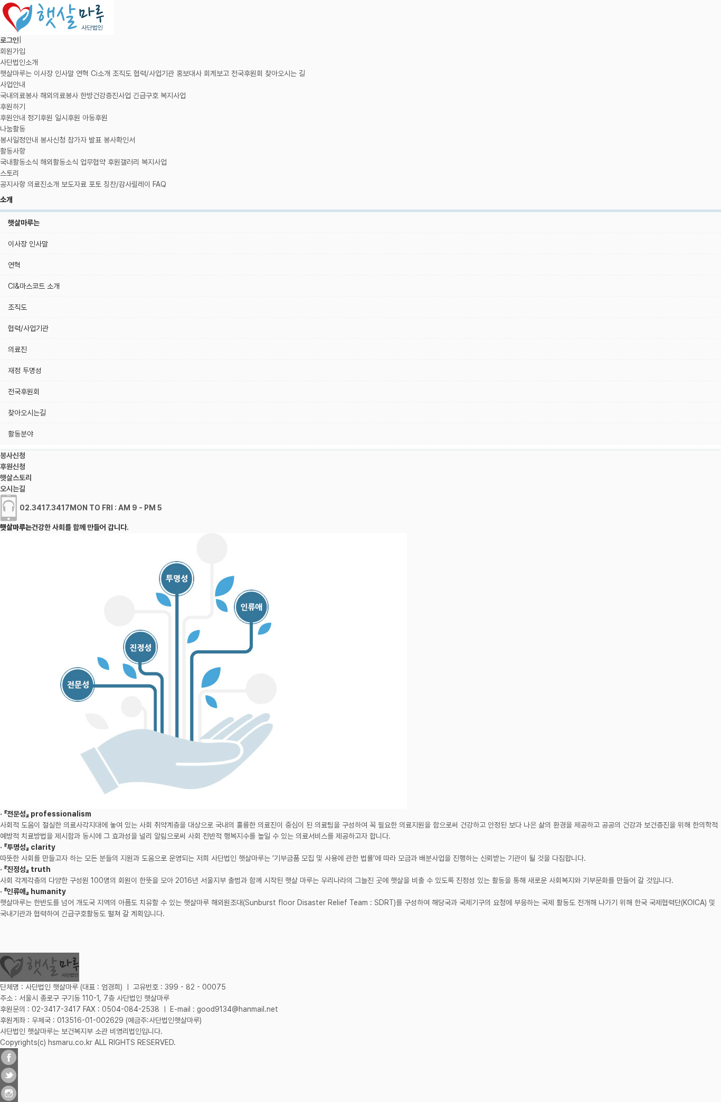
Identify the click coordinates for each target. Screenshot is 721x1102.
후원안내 (12, 117)
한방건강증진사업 (105, 95)
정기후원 (40, 117)
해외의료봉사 (59, 95)
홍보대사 (189, 73)
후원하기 (12, 106)
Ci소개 (100, 73)
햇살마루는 (16, 73)
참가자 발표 (84, 140)
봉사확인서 (119, 140)
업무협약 (93, 162)
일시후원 (67, 117)
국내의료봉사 (19, 95)
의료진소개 (43, 184)
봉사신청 (52, 140)
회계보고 (216, 73)
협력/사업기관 (154, 73)
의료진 (17, 349)
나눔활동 (12, 129)
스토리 (9, 173)
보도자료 (74, 184)
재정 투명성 (25, 370)
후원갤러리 (123, 162)
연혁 (82, 73)
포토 (95, 184)
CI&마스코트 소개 (34, 286)
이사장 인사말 (54, 73)
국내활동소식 (19, 162)
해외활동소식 (59, 162)
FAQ (159, 184)
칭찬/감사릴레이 (126, 184)
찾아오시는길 (27, 412)
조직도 (121, 73)
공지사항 (12, 184)
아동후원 (95, 117)
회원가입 (12, 51)
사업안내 (12, 84)
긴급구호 (145, 95)
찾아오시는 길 (285, 73)
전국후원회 (247, 73)
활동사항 (12, 151)
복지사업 (173, 95)
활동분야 (20, 434)
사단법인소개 (19, 62)
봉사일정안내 (19, 140)
